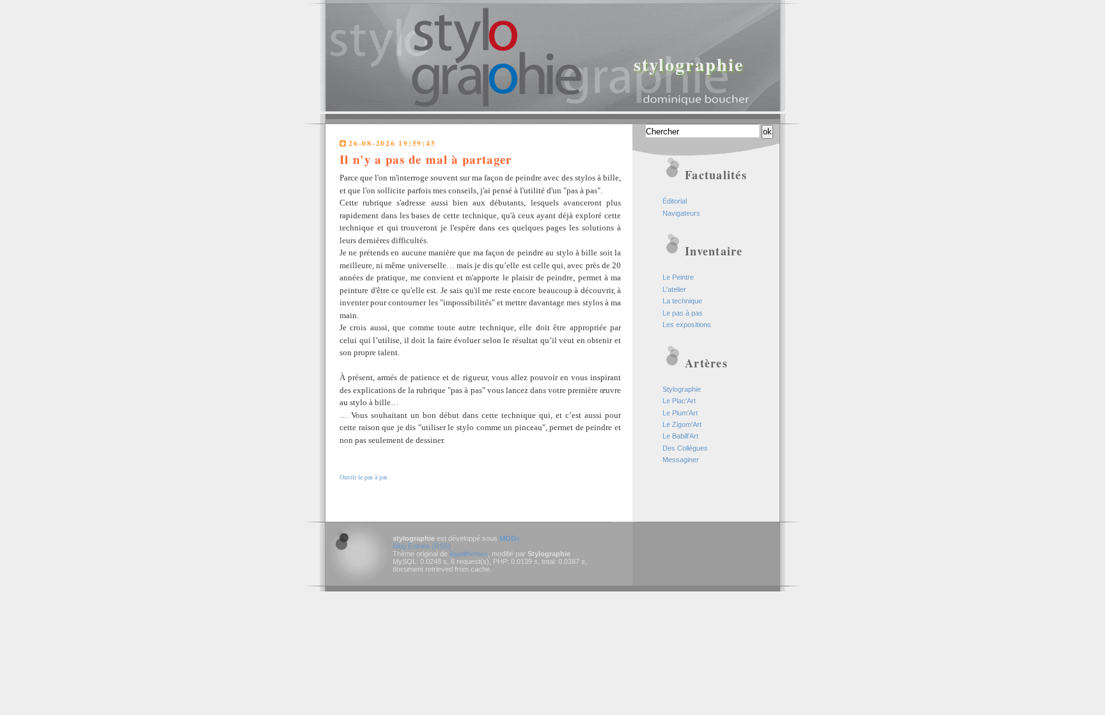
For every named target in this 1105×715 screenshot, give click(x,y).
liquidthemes (469, 554)
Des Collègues (685, 448)
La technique (682, 301)
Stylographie (681, 389)
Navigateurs (681, 213)
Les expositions (686, 324)
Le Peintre (678, 277)
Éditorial (674, 201)
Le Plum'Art (680, 413)
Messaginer (680, 459)
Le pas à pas (682, 313)
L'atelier (674, 289)
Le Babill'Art (680, 436)
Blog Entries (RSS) (422, 546)
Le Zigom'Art (681, 424)
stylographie (689, 64)
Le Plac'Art (679, 401)
